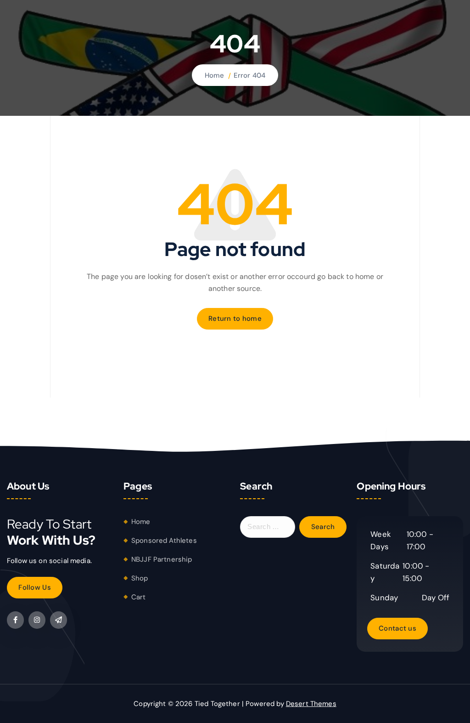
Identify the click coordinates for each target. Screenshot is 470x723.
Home (214, 75)
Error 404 (249, 75)
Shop (139, 578)
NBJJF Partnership (161, 559)
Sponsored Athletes (164, 540)
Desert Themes (311, 703)
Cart (138, 597)
